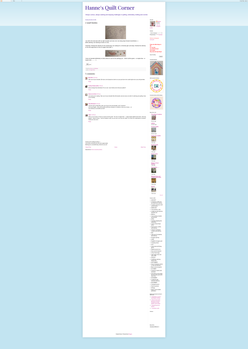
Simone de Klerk (92, 94)
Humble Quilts (154, 144)
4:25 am (101, 85)
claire (89, 114)
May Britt (90, 77)
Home (116, 147)
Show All (161, 195)
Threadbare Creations (156, 114)
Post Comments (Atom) (97, 149)
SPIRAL (153, 123)
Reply (89, 81)
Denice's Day (154, 153)
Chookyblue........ (155, 167)
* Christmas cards (155, 308)
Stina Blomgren (92, 103)
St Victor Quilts (154, 126)
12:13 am (95, 77)
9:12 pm (98, 103)
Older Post (143, 147)
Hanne (159, 21)
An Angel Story (92, 69)
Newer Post (88, 147)
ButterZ (153, 186)
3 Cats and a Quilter (156, 135)
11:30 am (93, 114)
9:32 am (98, 94)
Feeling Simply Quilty (93, 85)
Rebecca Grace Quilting (155, 163)
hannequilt (152, 39)
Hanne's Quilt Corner (109, 7)
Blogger (130, 334)
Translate (160, 34)
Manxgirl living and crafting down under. (156, 177)
